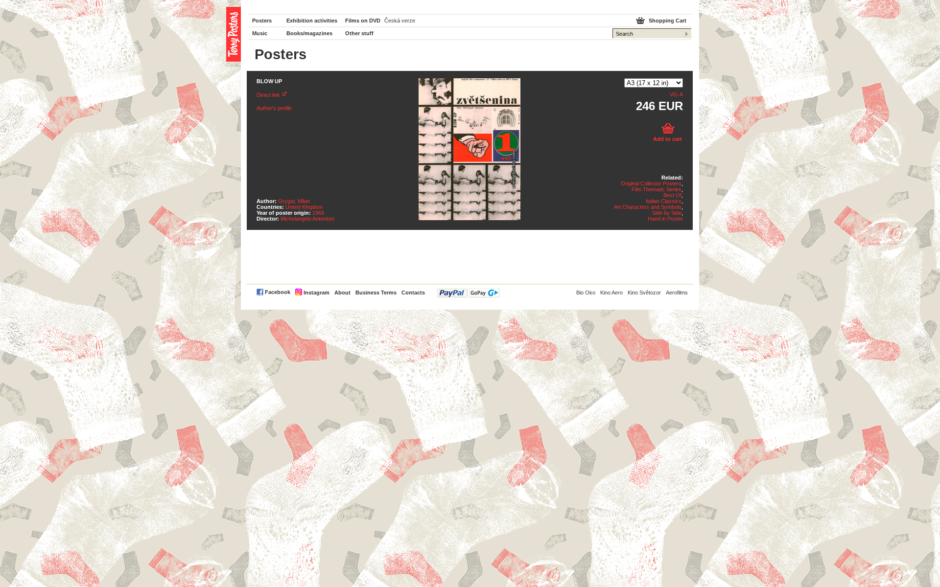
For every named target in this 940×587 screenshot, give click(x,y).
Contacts (413, 292)
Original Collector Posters (651, 183)
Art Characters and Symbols (648, 207)
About (342, 292)
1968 (318, 213)
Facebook (277, 292)
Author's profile (274, 108)
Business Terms (376, 292)
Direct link (268, 95)
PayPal (468, 292)
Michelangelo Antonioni (307, 219)
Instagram (316, 292)
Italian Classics (664, 201)
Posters (262, 20)
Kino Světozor (644, 292)
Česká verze (399, 20)
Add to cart (667, 139)
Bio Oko (585, 292)
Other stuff (359, 33)
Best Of (672, 195)
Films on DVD (362, 20)
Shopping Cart (667, 20)
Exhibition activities (311, 20)
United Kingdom (304, 207)
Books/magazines (309, 33)
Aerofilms (677, 292)
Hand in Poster (665, 219)
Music (259, 33)
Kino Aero (611, 292)
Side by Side (667, 213)
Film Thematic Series (657, 189)
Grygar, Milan (294, 201)
